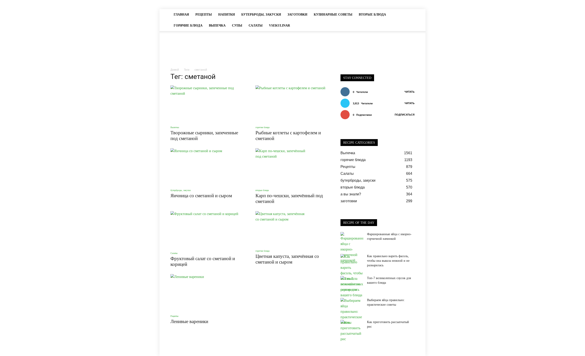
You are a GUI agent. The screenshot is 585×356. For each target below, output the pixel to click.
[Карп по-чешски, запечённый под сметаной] (292, 166)
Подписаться (405, 114)
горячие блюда (188, 25)
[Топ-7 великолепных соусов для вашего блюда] (351, 287)
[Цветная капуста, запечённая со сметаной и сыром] (292, 228)
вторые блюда (372, 14)
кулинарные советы (333, 14)
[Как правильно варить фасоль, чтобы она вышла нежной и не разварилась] (351, 273)
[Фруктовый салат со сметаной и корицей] (207, 229)
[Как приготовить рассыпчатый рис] (351, 331)
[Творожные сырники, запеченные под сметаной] (207, 103)
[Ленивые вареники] (207, 292)
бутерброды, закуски (261, 14)
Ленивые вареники (189, 321)
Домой (174, 69)
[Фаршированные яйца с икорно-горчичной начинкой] (351, 247)
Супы (237, 25)
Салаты (256, 25)
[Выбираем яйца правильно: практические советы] (351, 311)
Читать (409, 91)
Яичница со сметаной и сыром (201, 195)
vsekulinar (279, 25)
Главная (181, 14)
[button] (409, 15)
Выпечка (217, 25)
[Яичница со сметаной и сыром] (207, 166)
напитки (226, 14)
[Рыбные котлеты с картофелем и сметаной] (292, 103)
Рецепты (203, 14)
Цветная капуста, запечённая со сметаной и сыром (287, 259)
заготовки (297, 14)
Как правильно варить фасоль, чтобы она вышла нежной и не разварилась (388, 260)
